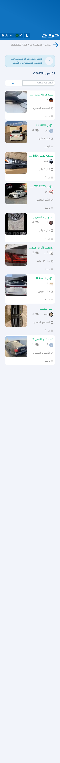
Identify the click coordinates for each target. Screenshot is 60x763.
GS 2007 (16, 44)
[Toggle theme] (27, 35)
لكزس (47, 44)
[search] (13, 83)
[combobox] (38, 83)
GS (25, 44)
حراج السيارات (36, 44)
